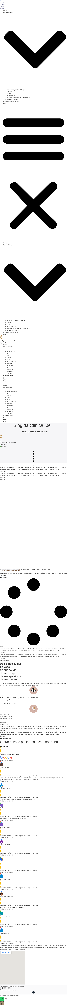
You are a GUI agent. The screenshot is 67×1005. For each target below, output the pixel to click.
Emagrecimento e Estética (11, 101)
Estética (9, 94)
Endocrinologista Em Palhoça (16, 90)
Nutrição (9, 92)
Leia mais (22, 949)
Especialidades (8, 347)
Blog (4, 103)
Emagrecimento (11, 95)
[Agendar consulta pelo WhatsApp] (1, 339)
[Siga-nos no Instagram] (1, 336)
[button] (33, 172)
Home (5, 10)
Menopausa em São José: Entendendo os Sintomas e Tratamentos (25, 570)
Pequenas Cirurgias (12, 99)
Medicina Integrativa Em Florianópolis (18, 97)
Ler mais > (3, 577)
